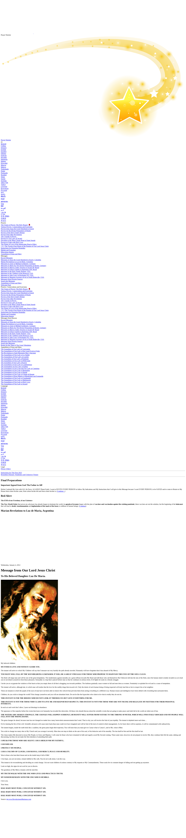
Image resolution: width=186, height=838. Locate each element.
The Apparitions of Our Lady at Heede (14, 372)
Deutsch (3, 148)
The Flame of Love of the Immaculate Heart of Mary (19, 244)
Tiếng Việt (4, 183)
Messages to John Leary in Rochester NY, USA (17, 275)
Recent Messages (7, 258)
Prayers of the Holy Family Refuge (13, 233)
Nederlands (5, 169)
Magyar (3, 165)
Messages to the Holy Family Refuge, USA (15, 271)
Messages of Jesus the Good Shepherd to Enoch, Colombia (21, 260)
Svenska (4, 181)
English (3, 150)
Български (5, 188)
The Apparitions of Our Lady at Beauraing (15, 370)
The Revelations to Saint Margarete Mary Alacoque (18, 353)
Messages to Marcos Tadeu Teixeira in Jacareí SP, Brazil (20, 267)
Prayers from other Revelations (11, 235)
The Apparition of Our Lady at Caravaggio (15, 349)
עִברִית (3, 214)
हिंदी (2, 206)
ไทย (2, 204)
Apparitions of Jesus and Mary (11, 254)
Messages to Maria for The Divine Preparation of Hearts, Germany (23, 266)
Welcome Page (6, 285)
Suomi (3, 179)
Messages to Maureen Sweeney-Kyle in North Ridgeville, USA (22, 277)
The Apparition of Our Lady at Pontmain (15, 359)
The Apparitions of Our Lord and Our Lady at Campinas (20, 368)
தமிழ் (3, 436)
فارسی (3, 212)
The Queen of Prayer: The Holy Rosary (15, 225)
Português (4, 173)
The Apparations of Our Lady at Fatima (14, 367)
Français (4, 155)
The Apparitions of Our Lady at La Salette (15, 355)
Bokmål (3, 144)
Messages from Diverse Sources (12, 279)
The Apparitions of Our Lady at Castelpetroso (16, 365)
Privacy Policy (6, 469)
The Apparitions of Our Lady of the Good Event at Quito (20, 351)
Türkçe (3, 185)
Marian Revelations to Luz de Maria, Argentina (17, 262)
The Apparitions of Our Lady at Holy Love (15, 382)
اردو (2, 210)
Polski (3, 171)
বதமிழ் (3, 194)
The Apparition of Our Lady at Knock (14, 363)
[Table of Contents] (17, 546)
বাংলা (2, 192)
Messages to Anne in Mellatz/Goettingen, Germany (18, 264)
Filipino (3, 153)
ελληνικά (4, 186)
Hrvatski (4, 157)
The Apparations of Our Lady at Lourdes (15, 357)
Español (3, 152)
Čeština (3, 146)
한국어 (3, 221)
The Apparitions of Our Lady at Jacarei (14, 384)
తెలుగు (3, 196)
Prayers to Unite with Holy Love (12, 242)
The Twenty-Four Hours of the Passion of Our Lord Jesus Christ (25, 246)
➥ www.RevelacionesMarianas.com (18, 799)
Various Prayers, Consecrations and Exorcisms (16, 227)
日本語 (3, 218)
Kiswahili (4, 163)
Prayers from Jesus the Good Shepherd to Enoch (17, 229)
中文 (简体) (5, 216)
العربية (3, 208)
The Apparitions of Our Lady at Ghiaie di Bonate (17, 374)
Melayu (3, 167)
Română (4, 175)
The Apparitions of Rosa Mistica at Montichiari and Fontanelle (22, 376)
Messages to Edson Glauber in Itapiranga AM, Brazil (19, 269)
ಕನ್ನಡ (2, 199)
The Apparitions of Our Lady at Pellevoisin (15, 361)
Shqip (3, 177)
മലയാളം (4, 201)
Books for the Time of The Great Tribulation (16, 345)
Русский (4, 190)
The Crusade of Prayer (9, 236)
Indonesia (4, 159)
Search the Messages (8, 281)
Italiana (3, 161)
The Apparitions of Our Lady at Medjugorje (16, 380)
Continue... (61, 491)
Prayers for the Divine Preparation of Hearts (16, 231)
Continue (82, 506)
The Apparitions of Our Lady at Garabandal (16, 378)
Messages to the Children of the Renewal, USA (17, 273)
